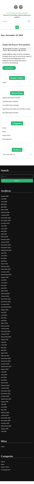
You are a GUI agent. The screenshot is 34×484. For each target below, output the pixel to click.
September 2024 (6, 250)
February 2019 (5, 412)
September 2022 (6, 307)
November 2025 (6, 220)
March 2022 (4, 323)
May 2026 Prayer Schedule (10, 113)
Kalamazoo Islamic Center (17, 13)
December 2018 (5, 418)
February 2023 (5, 293)
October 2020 (5, 364)
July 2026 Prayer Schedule (10, 101)
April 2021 (3, 350)
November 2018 (5, 420)
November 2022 (5, 301)
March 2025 (4, 237)
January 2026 (5, 215)
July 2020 (3, 372)
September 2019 (6, 399)
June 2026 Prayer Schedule (10, 105)
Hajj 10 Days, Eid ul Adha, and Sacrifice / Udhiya (16, 109)
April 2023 (4, 288)
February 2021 (5, 356)
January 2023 (5, 296)
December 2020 (6, 358)
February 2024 (5, 266)
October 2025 (5, 223)
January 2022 (5, 329)
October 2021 (5, 334)
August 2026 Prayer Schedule (11, 98)
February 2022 (5, 326)
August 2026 (4, 196)
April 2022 (4, 320)
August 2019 (4, 402)
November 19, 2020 (11, 48)
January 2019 (5, 415)
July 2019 (3, 404)
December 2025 (6, 218)
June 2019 (4, 407)
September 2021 (6, 337)
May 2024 (4, 258)
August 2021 (4, 339)
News (4, 132)
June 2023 (4, 283)
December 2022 (6, 299)
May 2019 (3, 410)
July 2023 (3, 280)
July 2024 (4, 253)
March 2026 (4, 210)
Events (4, 128)
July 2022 (3, 312)
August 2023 (4, 277)
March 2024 (4, 264)
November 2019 (5, 393)
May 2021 (3, 347)
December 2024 (6, 245)
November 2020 (6, 361)
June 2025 (4, 229)
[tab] (17, 27)
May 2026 (4, 204)
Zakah (4, 82)
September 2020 (6, 366)
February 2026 (5, 212)
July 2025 (4, 226)
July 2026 (3, 199)
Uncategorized (7, 139)
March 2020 (4, 383)
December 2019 (5, 391)
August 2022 (4, 310)
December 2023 (6, 269)
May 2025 (4, 231)
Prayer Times (6, 135)
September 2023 (6, 274)
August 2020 (4, 369)
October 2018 (5, 423)
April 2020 (4, 380)
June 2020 (4, 375)
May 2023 (4, 285)
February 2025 (5, 239)
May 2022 (4, 318)
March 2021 (4, 353)
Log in (2, 446)
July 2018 (3, 431)
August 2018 (4, 429)
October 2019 (5, 396)
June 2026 (4, 201)
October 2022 (5, 304)
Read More (9, 68)
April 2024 (4, 261)
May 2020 (4, 377)
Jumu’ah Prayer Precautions (16, 45)
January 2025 (5, 242)
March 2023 (4, 291)
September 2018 (6, 426)
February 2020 (5, 385)
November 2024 (6, 247)
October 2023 (5, 272)
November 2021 (5, 331)
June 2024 (4, 256)
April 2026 (4, 207)
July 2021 (3, 342)
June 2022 (4, 315)
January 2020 (5, 388)
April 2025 (4, 234)
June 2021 (4, 345)
